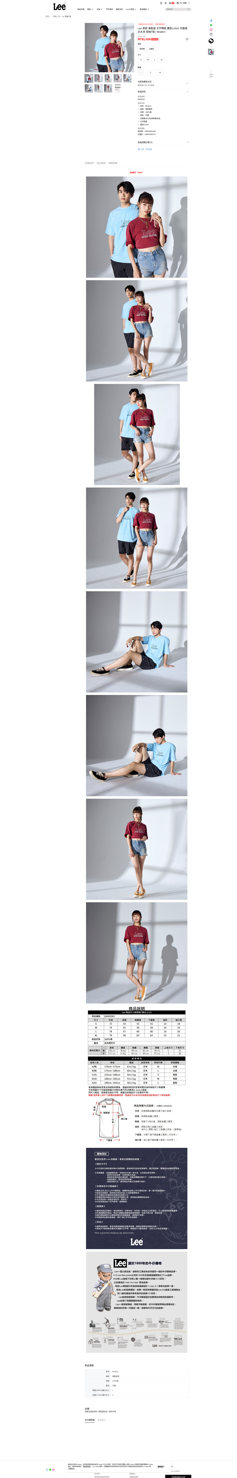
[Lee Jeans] (59, 6)
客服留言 (132, 1474)
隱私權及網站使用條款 (102, 1477)
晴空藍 (142, 49)
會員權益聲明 (133, 1477)
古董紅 (151, 49)
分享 (142, 149)
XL (162, 60)
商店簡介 (97, 1474)
